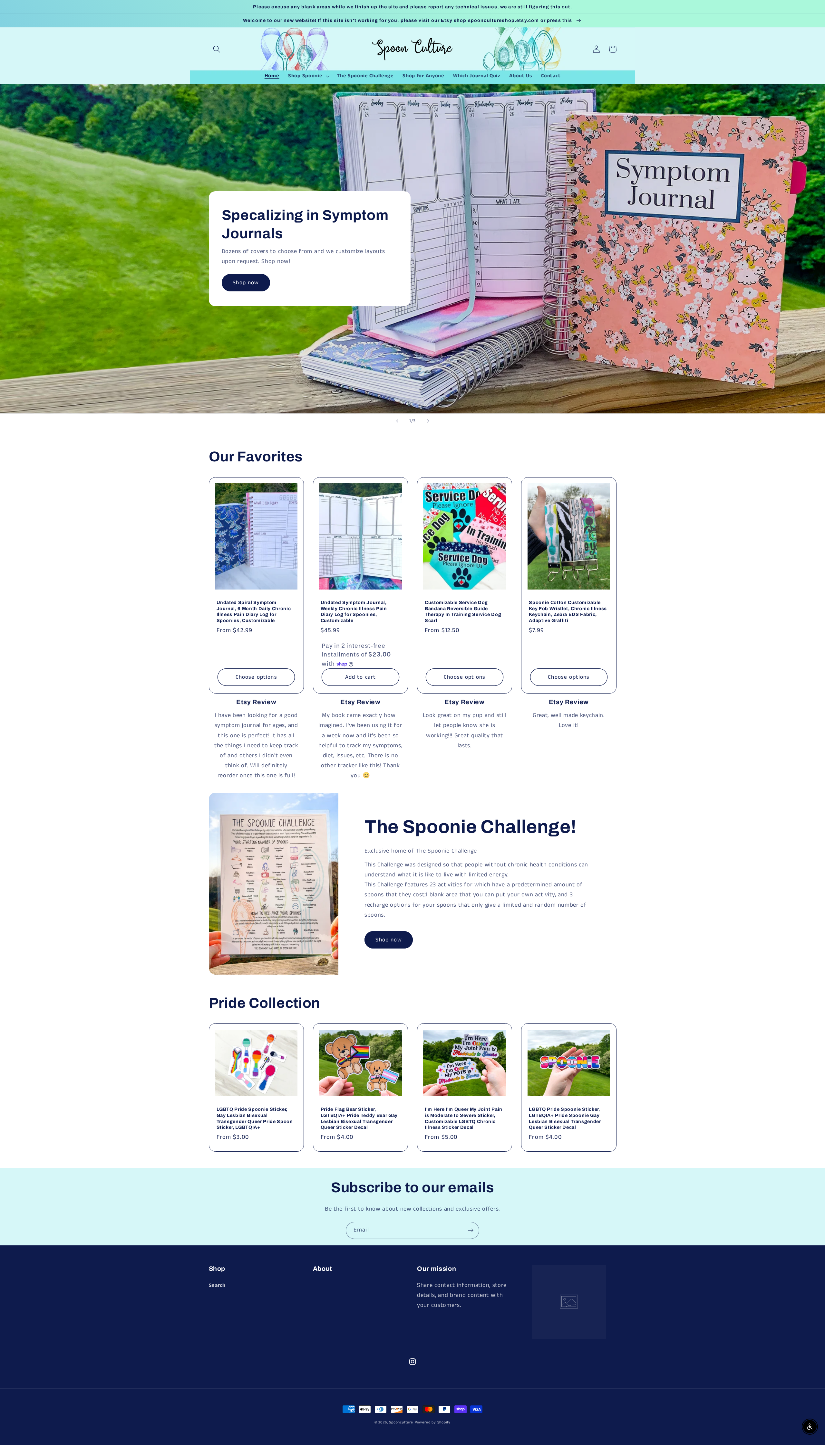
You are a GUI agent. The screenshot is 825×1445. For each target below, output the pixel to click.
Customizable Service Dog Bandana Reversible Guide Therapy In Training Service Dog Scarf (463, 611)
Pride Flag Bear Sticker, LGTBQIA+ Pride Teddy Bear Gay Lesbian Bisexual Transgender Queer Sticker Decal (359, 1118)
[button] (217, 49)
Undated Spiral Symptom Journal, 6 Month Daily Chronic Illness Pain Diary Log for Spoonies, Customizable (254, 611)
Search (217, 1285)
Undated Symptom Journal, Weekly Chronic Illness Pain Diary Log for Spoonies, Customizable (354, 611)
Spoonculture (401, 1422)
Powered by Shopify (433, 1422)
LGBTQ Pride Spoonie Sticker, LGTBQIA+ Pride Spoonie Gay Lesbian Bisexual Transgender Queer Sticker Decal (565, 1118)
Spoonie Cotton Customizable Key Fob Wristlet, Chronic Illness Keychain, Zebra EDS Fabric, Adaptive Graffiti (568, 611)
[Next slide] (428, 421)
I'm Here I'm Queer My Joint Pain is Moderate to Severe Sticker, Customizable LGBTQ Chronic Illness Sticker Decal (463, 1118)
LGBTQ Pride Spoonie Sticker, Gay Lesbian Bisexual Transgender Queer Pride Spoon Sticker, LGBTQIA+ (255, 1118)
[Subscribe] (470, 1230)
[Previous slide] (397, 421)
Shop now (246, 283)
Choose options (256, 677)
